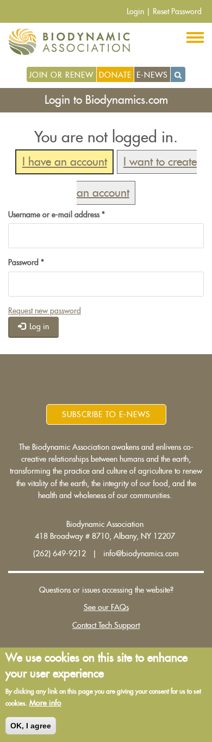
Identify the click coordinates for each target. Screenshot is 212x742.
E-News (152, 75)
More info (45, 703)
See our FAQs (106, 607)
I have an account (64, 162)
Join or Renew (61, 75)
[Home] (73, 42)
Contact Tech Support (106, 625)
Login (135, 11)
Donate (115, 75)
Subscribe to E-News (106, 414)
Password (26, 262)
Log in (38, 326)
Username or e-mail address (56, 214)
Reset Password (177, 11)
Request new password (44, 311)
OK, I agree (30, 725)
